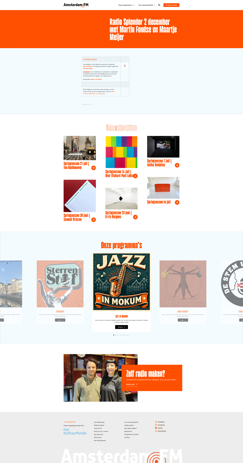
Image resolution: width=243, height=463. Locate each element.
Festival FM (98, 428)
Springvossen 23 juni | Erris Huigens (118, 215)
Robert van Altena (96, 79)
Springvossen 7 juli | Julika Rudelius (159, 163)
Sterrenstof (97, 437)
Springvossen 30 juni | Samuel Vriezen (77, 217)
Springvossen (98, 434)
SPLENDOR (86, 72)
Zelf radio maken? (130, 428)
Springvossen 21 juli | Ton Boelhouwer (76, 165)
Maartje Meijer (88, 68)
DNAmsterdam (99, 425)
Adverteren (128, 431)
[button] (159, 5)
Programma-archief (131, 434)
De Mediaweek (99, 422)
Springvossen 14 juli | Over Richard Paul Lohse (119, 173)
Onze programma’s (125, 5)
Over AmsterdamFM (145, 5)
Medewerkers (129, 425)
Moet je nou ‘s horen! (101, 431)
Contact (127, 437)
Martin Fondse (87, 66)
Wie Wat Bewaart (100, 440)
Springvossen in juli (159, 202)
